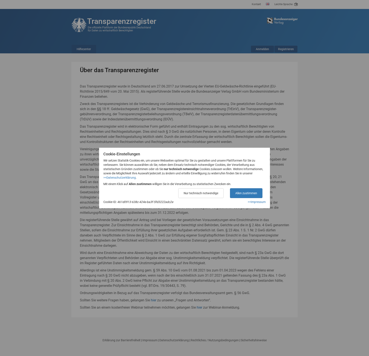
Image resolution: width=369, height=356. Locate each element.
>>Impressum (257, 202)
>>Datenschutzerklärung (119, 177)
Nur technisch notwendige (201, 193)
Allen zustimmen (246, 193)
